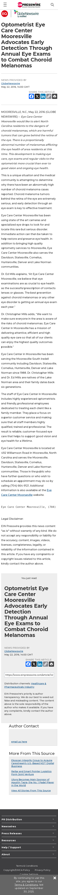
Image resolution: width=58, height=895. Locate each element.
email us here (19, 741)
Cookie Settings (29, 874)
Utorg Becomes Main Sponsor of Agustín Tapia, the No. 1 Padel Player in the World (32, 782)
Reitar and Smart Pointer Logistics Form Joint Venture (31, 773)
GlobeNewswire (10, 83)
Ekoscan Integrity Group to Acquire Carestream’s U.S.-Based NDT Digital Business (32, 763)
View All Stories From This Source (31, 790)
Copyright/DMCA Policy (16, 870)
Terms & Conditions (27, 865)
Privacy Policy (42, 870)
